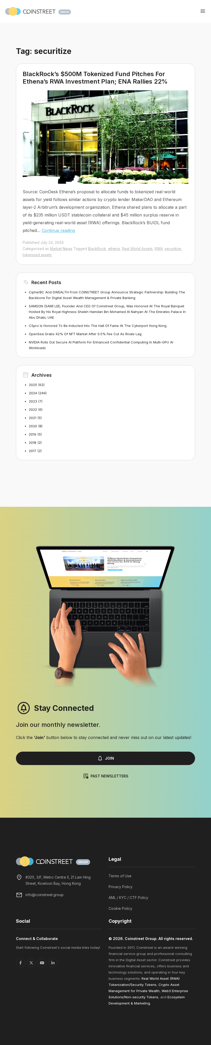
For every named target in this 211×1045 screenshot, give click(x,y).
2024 (33, 393)
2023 (33, 401)
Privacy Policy (121, 887)
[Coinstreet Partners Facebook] (20, 962)
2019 (32, 434)
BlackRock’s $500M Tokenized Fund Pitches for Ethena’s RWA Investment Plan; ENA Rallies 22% (95, 77)
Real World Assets (137, 248)
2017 (32, 451)
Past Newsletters (109, 776)
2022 (33, 409)
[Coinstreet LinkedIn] (52, 962)
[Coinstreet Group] (38, 11)
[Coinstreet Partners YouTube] (42, 962)
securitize (173, 248)
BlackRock (97, 248)
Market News (61, 248)
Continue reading (58, 230)
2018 (32, 442)
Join (109, 758)
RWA (159, 248)
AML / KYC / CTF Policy (128, 897)
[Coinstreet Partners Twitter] (31, 962)
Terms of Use (120, 876)
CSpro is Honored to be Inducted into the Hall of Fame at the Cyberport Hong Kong (97, 326)
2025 (33, 385)
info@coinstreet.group (44, 895)
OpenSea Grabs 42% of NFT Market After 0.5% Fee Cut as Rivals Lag (85, 334)
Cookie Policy (120, 908)
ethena (114, 248)
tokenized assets (37, 255)
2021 (32, 418)
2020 (33, 426)
